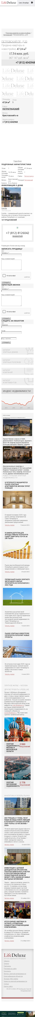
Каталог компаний (8, 371)
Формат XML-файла (11, 979)
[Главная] (4, 33)
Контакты (7, 971)
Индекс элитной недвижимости (15, 974)
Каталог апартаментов (9, 381)
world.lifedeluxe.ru (10, 713)
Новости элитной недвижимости (15, 981)
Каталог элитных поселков (12, 361)
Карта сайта (8, 986)
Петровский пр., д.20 (14, 41)
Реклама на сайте (10, 969)
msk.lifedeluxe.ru (18, 705)
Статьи (6, 984)
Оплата (6, 964)
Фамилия (17, 236)
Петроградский (10, 109)
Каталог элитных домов (10, 351)
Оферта (6, 961)
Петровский (28, 180)
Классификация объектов (13, 976)
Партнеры (7, 966)
